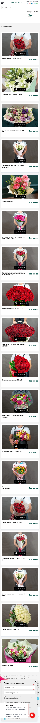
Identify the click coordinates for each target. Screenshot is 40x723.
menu (2, 2)
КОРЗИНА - (29, 15)
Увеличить (21, 53)
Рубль (4, 7)
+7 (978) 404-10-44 (15, 3)
